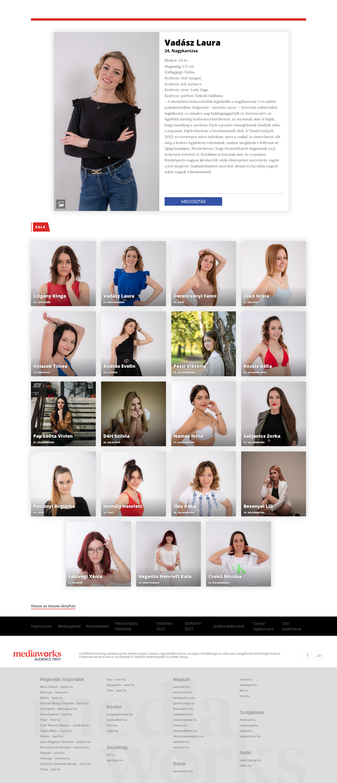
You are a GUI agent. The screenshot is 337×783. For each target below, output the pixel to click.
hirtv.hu (112, 725)
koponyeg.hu (249, 725)
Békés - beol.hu (51, 698)
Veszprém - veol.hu (121, 685)
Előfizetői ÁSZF (193, 626)
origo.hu (113, 731)
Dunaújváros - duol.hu (56, 714)
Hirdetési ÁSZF (165, 626)
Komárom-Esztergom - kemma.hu (64, 747)
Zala (40, 227)
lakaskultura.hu (184, 698)
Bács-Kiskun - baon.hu (56, 687)
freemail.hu (248, 720)
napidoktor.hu (183, 714)
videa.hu (246, 731)
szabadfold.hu (117, 720)
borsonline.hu (183, 771)
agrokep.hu (115, 760)
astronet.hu (181, 687)
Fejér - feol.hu (50, 720)
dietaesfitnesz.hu (185, 731)
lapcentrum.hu (250, 736)
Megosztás (193, 201)
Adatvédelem (97, 626)
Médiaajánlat (69, 626)
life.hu (244, 690)
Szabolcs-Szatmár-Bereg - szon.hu (65, 764)
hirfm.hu (245, 765)
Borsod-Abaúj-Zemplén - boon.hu (64, 703)
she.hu (244, 696)
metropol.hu (248, 685)
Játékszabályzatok (229, 626)
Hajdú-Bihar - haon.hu (56, 731)
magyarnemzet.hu (120, 714)
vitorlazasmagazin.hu (188, 736)
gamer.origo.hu (184, 703)
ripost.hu (246, 679)
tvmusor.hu (181, 747)
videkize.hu (181, 742)
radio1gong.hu (250, 760)
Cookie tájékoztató (263, 626)
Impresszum (41, 626)
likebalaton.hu (183, 709)
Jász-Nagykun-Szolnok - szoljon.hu (65, 742)
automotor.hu (182, 692)
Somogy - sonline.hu (55, 758)
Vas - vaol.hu (116, 679)
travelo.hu (180, 725)
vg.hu (111, 754)
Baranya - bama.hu (54, 692)
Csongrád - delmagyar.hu (58, 709)
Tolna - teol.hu (50, 769)
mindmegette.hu (185, 720)
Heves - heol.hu (51, 736)
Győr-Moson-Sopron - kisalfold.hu (64, 725)
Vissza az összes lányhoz (53, 606)
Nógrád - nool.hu (52, 753)
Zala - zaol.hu (117, 690)
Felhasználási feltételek (126, 626)
